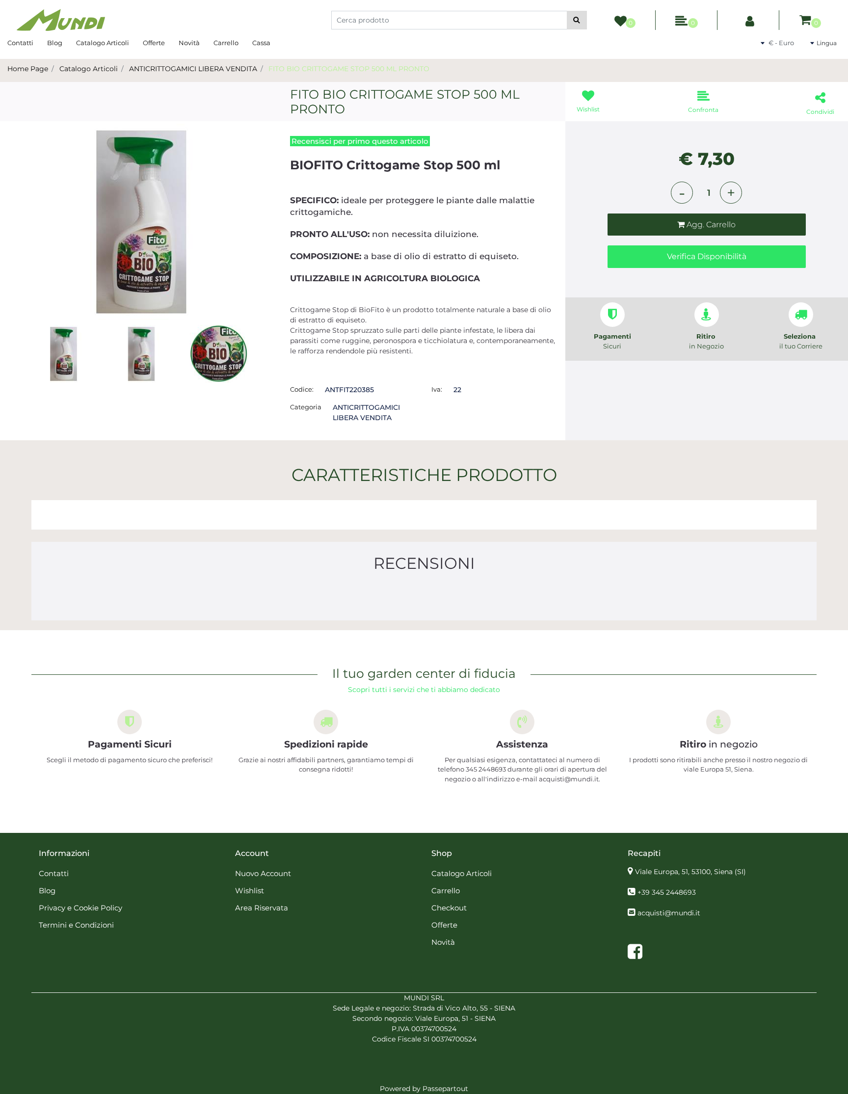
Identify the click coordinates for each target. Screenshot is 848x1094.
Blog (54, 43)
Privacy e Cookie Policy (80, 907)
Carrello (225, 43)
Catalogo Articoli (102, 43)
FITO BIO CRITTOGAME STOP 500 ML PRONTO (348, 68)
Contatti (20, 43)
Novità (189, 43)
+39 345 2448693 (666, 892)
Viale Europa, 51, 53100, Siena (690, 871)
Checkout (449, 907)
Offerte (154, 43)
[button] (577, 20)
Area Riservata (261, 907)
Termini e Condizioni (76, 925)
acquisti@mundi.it (668, 912)
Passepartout (445, 1088)
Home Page (27, 68)
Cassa (261, 43)
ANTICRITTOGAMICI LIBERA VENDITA (193, 68)
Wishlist (249, 890)
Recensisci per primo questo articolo (360, 141)
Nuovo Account (263, 873)
